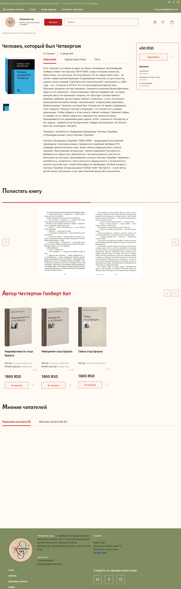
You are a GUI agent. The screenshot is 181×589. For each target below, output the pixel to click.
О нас (11, 570)
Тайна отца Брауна (90, 351)
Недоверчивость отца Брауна (19, 353)
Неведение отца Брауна (56, 351)
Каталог (14, 33)
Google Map (99, 552)
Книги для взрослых (27, 33)
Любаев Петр (26, 367)
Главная (5, 33)
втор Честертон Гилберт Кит (36, 293)
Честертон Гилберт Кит (22, 363)
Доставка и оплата (17, 581)
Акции (11, 587)
